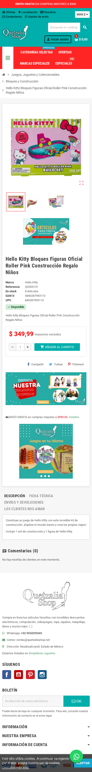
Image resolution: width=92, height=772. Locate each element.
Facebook (6, 674)
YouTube (18, 674)
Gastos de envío (36, 16)
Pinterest (78, 364)
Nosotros (50, 12)
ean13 (10, 295)
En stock (11, 291)
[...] (30, 626)
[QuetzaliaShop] (15, 32)
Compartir (37, 364)
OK (78, 701)
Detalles (74, 417)
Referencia (13, 286)
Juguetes (49, 653)
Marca (10, 282)
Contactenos (13, 16)
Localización (28, 12)
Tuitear (58, 364)
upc (8, 300)
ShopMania (36, 653)
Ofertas (8, 12)
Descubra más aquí (15, 767)
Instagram (42, 674)
